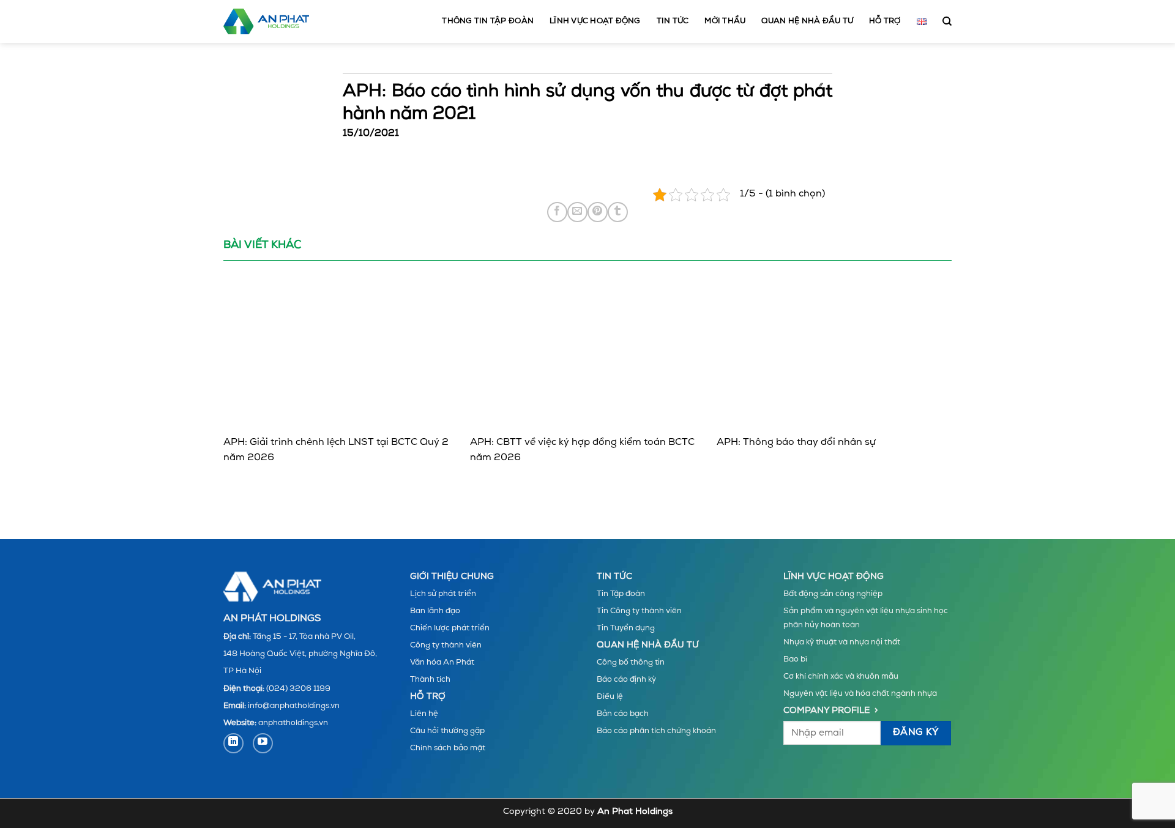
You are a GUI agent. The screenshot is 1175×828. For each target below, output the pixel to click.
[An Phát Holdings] (266, 21)
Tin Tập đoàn (621, 594)
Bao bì (795, 659)
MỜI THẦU (724, 21)
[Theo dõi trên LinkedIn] (233, 743)
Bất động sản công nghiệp (832, 594)
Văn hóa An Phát (442, 662)
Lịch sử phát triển (443, 594)
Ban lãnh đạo (435, 611)
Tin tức (673, 21)
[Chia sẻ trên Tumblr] (618, 212)
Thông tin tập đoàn (488, 21)
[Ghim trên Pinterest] (598, 212)
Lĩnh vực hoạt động (595, 21)
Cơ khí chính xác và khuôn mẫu (840, 677)
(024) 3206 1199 (298, 689)
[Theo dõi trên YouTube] (263, 743)
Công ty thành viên (446, 645)
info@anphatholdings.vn (294, 706)
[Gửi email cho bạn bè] (577, 212)
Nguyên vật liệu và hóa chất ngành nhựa (860, 694)
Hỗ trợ (885, 21)
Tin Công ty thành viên (639, 611)
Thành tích (430, 680)
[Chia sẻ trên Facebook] (557, 212)
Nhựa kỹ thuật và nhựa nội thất (841, 642)
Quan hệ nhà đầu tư (807, 21)
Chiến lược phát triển (450, 628)
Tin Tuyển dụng (626, 628)
